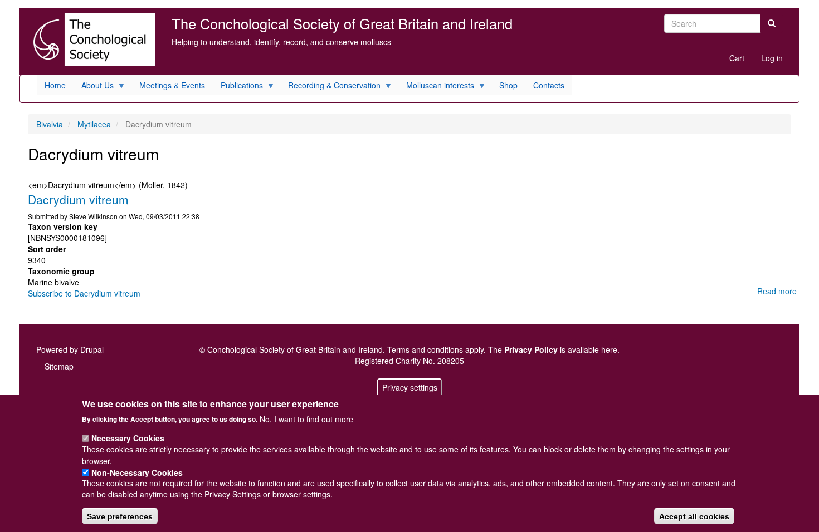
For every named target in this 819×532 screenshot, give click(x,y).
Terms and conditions (425, 349)
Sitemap (59, 366)
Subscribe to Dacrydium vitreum (84, 293)
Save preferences (120, 515)
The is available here (552, 349)
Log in (772, 57)
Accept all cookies (694, 515)
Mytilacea (94, 124)
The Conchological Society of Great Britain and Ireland (342, 23)
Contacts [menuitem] (548, 85)
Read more (777, 291)
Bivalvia (49, 124)
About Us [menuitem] (94, 87)
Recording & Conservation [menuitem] (330, 87)
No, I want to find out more (306, 418)
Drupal (92, 349)
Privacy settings (409, 387)
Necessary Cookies (127, 438)
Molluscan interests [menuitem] (436, 87)
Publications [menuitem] (238, 87)
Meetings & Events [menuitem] (172, 85)
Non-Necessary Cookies (137, 471)
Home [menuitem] (55, 85)
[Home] (91, 39)
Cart (736, 57)
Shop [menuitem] (508, 85)
